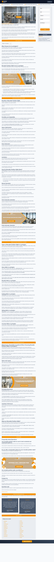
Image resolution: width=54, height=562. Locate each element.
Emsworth (21, 523)
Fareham (5, 532)
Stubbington (6, 528)
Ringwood (5, 525)
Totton (5, 522)
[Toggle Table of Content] (10, 43)
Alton (20, 527)
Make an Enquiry (27, 541)
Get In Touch (45, 34)
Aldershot (21, 534)
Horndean (21, 522)
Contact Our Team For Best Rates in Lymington (19, 242)
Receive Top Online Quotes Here (18, 342)
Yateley (21, 537)
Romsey (5, 529)
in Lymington (8, 23)
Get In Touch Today (19, 40)
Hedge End (5, 526)
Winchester (5, 536)
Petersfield (21, 526)
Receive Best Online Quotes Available (18, 98)
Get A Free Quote (19, 515)
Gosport (5, 533)
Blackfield (3, 491)
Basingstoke (22, 530)
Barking (6, 491)
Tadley (21, 533)
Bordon (21, 529)
